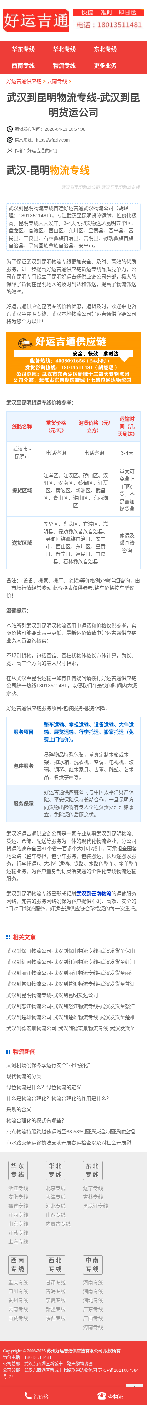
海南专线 (93, 1327)
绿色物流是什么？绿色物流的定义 (43, 1087)
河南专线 (93, 1282)
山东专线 (18, 1224)
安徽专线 (18, 1197)
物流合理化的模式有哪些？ (36, 1120)
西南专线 (23, 66)
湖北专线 (93, 1300)
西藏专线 (18, 1318)
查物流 (115, 1397)
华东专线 (23, 49)
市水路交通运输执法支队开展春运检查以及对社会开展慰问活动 (76, 1143)
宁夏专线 (56, 1300)
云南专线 (57, 81)
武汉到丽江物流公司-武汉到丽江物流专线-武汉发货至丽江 (70, 973)
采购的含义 (18, 1109)
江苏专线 (18, 1233)
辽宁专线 (93, 1188)
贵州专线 (18, 1300)
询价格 (41, 1397)
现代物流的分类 (23, 1076)
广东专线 (93, 1309)
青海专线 (56, 1291)
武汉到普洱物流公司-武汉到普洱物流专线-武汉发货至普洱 (70, 984)
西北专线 (56, 1264)
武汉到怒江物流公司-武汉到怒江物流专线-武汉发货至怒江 (70, 1006)
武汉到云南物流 (93, 893)
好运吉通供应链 (23, 81)
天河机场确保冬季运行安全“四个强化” (48, 1065)
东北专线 (105, 49)
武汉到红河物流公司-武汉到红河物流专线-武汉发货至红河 (70, 962)
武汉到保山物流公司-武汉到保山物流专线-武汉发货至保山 (70, 951)
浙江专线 (18, 1188)
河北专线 (56, 1206)
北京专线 (56, 1188)
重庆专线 (18, 1282)
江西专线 (18, 1215)
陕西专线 (56, 1318)
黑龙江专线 (95, 1206)
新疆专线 (56, 1309)
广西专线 (93, 1318)
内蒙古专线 (58, 1224)
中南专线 (93, 1264)
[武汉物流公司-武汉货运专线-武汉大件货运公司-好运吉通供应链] (36, 20)
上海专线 (18, 1242)
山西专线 (56, 1215)
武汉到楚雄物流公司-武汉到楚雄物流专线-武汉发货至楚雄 (70, 1017)
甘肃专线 (56, 1282)
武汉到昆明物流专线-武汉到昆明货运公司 (52, 995)
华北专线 (64, 49)
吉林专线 (93, 1197)
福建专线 (18, 1206)
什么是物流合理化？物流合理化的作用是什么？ (58, 1098)
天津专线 (56, 1197)
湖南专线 (93, 1291)
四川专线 (18, 1291)
